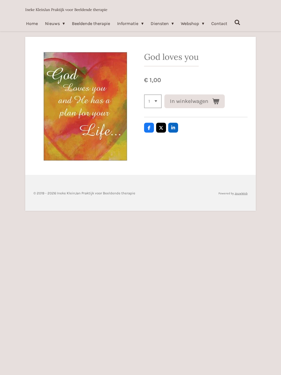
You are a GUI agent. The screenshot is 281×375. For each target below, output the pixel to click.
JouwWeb (241, 193)
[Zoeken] (237, 22)
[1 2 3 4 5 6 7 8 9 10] (153, 101)
